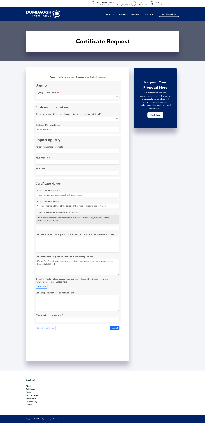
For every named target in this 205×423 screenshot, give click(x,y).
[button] (155, 115)
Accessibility (31, 398)
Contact (148, 14)
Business (135, 14)
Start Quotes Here (169, 14)
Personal (121, 14)
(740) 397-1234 (143, 5)
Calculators (30, 389)
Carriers (29, 392)
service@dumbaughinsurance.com (167, 5)
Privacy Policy (31, 401)
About (109, 14)
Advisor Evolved (57, 419)
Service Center (32, 395)
